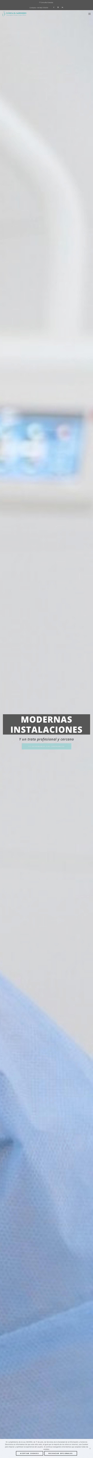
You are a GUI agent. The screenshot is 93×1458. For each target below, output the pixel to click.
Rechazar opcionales (61, 1453)
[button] (54, 7)
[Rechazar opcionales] (90, 1448)
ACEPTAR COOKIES (29, 1453)
